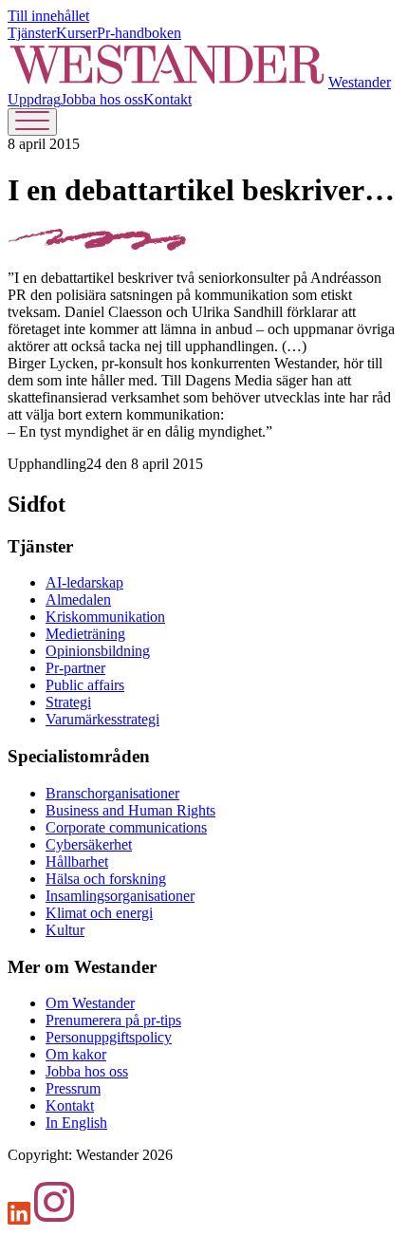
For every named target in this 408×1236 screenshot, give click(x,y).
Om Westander (90, 1003)
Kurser (76, 33)
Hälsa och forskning (106, 879)
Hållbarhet (77, 861)
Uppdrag (34, 99)
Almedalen (78, 599)
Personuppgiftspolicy (109, 1037)
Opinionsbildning (98, 651)
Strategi (68, 702)
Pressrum (73, 1088)
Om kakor (76, 1054)
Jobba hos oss (102, 99)
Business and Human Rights (130, 810)
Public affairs (85, 685)
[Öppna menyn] (32, 122)
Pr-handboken (139, 33)
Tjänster (32, 33)
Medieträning (85, 634)
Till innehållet (48, 16)
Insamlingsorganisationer (120, 896)
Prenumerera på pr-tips (113, 1020)
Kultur (65, 930)
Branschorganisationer (112, 793)
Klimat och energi (99, 913)
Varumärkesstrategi (102, 719)
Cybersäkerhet (89, 844)
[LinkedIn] (19, 1219)
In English (76, 1122)
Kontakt (167, 99)
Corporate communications (126, 827)
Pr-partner (75, 668)
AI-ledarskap (84, 582)
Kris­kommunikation (105, 617)
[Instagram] (54, 1219)
